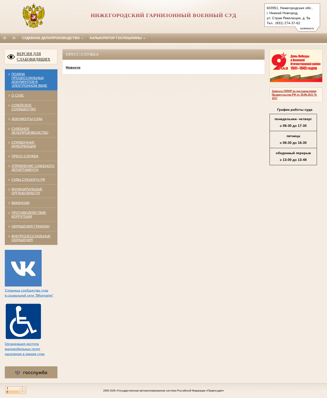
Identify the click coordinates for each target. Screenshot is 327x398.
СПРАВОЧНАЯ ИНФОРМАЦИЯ (23, 144)
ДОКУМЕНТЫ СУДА (26, 119)
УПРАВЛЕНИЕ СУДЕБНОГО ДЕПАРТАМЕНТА (33, 168)
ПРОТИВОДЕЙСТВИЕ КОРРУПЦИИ (28, 214)
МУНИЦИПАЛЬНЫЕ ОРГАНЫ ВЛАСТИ (26, 191)
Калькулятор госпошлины (116, 38)
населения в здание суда (25, 354)
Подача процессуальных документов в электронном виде (29, 80)
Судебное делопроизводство (51, 38)
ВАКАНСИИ (20, 203)
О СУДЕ (17, 95)
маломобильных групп (22, 349)
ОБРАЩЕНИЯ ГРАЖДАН (30, 226)
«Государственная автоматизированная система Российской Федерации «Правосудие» (170, 390)
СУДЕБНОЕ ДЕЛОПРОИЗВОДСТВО (29, 131)
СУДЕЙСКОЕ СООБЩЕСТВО (23, 107)
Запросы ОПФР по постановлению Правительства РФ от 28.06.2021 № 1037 (294, 94)
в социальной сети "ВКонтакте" (29, 295)
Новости (73, 67)
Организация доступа (22, 344)
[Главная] (5, 38)
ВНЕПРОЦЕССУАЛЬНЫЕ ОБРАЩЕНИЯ (31, 238)
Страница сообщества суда (26, 290)
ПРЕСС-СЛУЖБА (24, 156)
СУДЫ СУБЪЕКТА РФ (28, 179)
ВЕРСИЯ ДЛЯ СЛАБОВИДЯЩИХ (33, 56)
